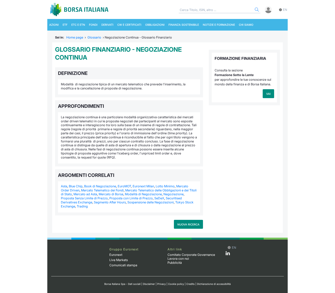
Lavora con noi (178, 258)
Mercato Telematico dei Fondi (102, 190)
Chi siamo (246, 24)
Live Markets (118, 260)
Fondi (93, 24)
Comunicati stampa (123, 265)
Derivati (107, 24)
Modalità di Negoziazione (143, 194)
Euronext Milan (143, 186)
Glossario (94, 37)
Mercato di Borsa (111, 194)
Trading (82, 206)
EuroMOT (124, 186)
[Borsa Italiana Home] (79, 9)
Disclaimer (149, 284)
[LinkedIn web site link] (228, 254)
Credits (190, 284)
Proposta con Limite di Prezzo (131, 198)
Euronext (115, 255)
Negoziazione (173, 194)
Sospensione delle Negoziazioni (150, 202)
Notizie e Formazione (219, 24)
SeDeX (159, 198)
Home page (74, 37)
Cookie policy (176, 284)
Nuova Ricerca (188, 224)
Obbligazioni (155, 24)
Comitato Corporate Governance (191, 255)
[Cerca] (256, 10)
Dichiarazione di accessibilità (214, 284)
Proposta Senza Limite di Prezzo (84, 198)
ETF (65, 24)
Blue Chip (76, 186)
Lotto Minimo (165, 186)
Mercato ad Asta (85, 194)
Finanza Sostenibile (183, 24)
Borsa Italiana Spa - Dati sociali (122, 284)
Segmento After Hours (110, 202)
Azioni (54, 24)
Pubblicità (175, 263)
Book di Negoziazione (100, 186)
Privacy (161, 284)
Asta (64, 186)
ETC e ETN (78, 24)
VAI (268, 93)
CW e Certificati (129, 24)
